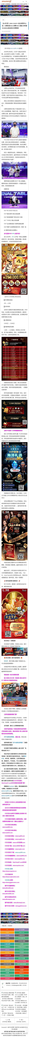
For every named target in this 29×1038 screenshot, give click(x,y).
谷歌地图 (15, 1029)
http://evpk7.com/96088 (8, 783)
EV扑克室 (7, 941)
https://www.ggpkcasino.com (10, 882)
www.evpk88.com (21, 855)
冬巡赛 (7, 972)
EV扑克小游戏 (9, 868)
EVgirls (7, 932)
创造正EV (21, 972)
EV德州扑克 (22, 935)
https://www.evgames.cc (9, 871)
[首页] (27, 1027)
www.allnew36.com (7, 888)
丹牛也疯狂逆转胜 (18, 742)
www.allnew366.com (8, 893)
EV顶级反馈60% (22, 946)
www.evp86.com (14, 48)
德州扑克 (21, 975)
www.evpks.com (20, 849)
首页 (3, 4)
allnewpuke (16, 985)
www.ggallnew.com (20, 906)
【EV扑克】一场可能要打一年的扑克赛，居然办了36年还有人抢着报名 (21, 1013)
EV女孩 (7, 935)
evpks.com (21, 932)
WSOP (6, 661)
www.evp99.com (6, 791)
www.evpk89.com (7, 795)
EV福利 (21, 944)
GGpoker (21, 949)
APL (13, 233)
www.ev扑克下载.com (19, 846)
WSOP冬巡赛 (21, 958)
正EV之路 (21, 978)
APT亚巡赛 (21, 929)
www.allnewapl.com (19, 902)
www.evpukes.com (18, 865)
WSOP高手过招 (7, 964)
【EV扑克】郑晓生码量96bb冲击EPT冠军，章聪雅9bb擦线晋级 (8, 1000)
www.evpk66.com (20, 852)
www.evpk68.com (20, 859)
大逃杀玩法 (7, 975)
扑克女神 (7, 978)
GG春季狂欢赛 (7, 955)
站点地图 (22, 1027)
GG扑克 (7, 880)
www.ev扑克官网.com (19, 842)
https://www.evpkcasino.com (10, 876)
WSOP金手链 (7, 961)
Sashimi (11, 786)
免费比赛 (7, 970)
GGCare (7, 949)
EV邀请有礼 (7, 946)
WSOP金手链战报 (21, 961)
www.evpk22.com (7, 832)
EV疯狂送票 (7, 944)
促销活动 (21, 967)
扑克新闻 (8, 4)
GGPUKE (7, 952)
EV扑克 (7, 938)
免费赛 (21, 970)
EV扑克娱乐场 (21, 938)
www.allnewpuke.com (8, 899)
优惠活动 (7, 967)
